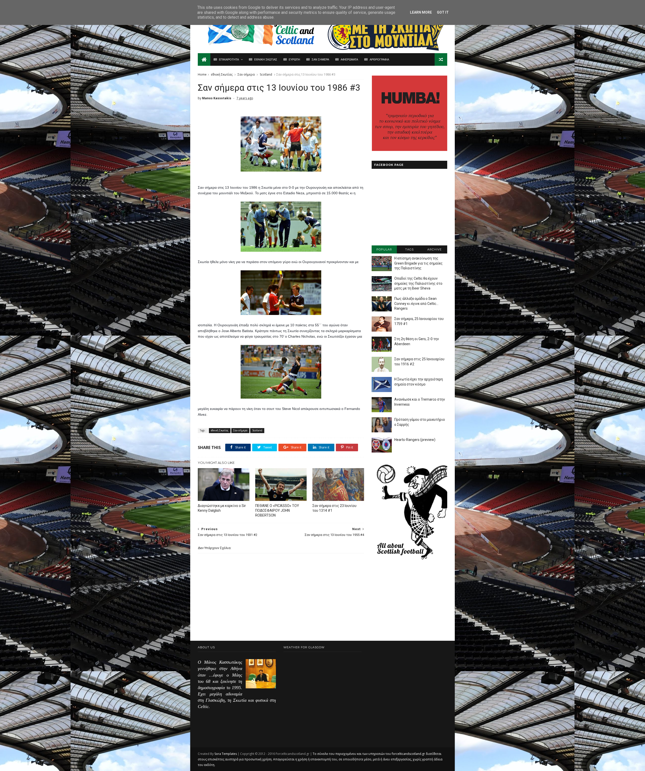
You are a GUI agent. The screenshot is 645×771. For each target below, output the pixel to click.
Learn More (421, 12)
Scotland (266, 74)
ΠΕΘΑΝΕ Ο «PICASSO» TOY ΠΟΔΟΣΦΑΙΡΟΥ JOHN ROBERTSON (277, 510)
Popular (384, 249)
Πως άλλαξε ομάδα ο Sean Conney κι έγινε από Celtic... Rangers (416, 303)
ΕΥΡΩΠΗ (294, 59)
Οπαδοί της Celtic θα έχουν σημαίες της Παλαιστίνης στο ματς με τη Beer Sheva (418, 283)
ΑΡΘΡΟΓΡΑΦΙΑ (379, 59)
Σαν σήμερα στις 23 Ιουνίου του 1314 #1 (334, 508)
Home (202, 74)
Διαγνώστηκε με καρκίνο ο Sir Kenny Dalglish (222, 508)
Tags (409, 249)
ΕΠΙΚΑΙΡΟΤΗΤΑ (229, 59)
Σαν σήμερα (246, 74)
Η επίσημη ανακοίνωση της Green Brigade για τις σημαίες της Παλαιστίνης (418, 263)
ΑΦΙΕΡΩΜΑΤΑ (349, 59)
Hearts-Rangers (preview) (414, 440)
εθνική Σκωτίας (222, 74)
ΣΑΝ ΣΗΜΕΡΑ (320, 59)
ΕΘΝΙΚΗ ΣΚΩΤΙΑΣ (265, 59)
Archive (434, 249)
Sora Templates (225, 754)
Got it (443, 12)
